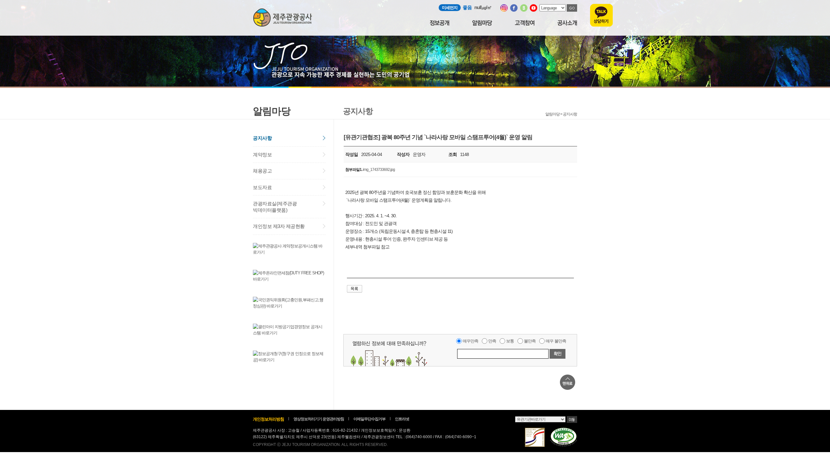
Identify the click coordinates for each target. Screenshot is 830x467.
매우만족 (470, 341)
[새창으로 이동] (504, 10)
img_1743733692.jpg (379, 169)
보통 (510, 341)
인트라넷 (402, 419)
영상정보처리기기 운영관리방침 (318, 419)
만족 (492, 341)
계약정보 (262, 154)
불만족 (530, 341)
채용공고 (262, 171)
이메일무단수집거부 (369, 419)
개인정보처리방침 (268, 419)
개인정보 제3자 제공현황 (279, 226)
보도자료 (262, 187)
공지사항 (262, 138)
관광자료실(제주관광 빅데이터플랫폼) (275, 207)
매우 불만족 (556, 341)
